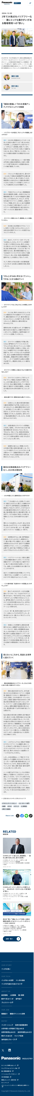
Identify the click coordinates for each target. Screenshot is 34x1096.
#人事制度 (24, 806)
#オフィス (16, 806)
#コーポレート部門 (24, 803)
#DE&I (10, 806)
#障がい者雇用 (6, 809)
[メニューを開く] (30, 3)
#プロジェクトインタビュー (9, 803)
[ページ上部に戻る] (31, 1093)
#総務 (3, 806)
